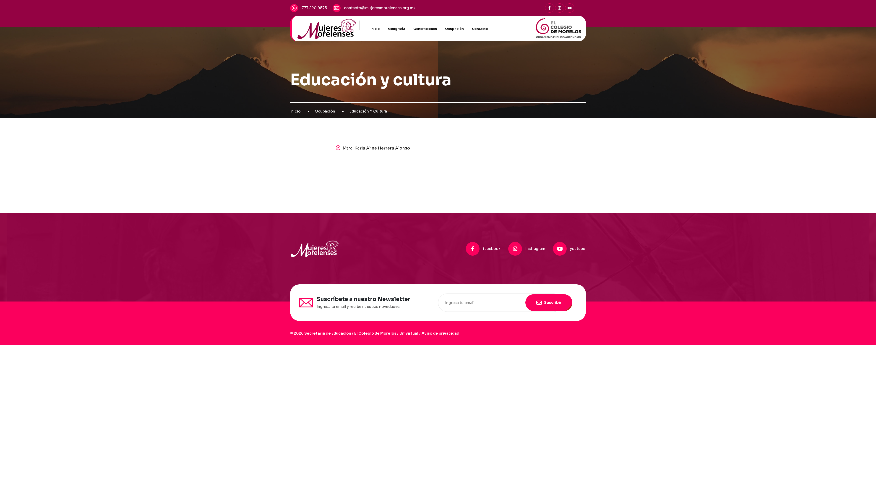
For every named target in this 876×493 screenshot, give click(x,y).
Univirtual (408, 333)
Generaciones (425, 29)
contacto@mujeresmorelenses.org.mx (379, 7)
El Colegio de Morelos (375, 333)
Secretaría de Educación (327, 333)
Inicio (375, 29)
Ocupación (454, 29)
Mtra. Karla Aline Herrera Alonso (376, 148)
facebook (492, 248)
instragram (535, 248)
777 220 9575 (314, 7)
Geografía (396, 29)
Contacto (480, 29)
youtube (577, 248)
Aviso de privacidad (440, 333)
